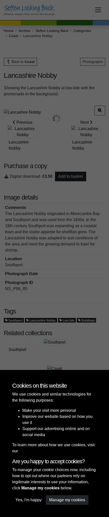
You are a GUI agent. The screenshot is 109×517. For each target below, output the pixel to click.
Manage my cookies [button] (67, 500)
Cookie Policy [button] (31, 451)
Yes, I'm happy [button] (28, 500)
